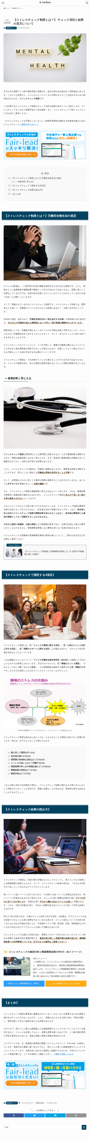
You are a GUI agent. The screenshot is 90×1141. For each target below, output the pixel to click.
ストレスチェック (27, 1103)
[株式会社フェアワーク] (45, 3)
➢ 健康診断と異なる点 (25, 182)
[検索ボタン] (87, 3)
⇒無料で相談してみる (63, 1054)
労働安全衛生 (40, 1103)
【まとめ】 (17, 194)
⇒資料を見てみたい (29, 124)
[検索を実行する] (84, 1127)
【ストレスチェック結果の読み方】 (27, 190)
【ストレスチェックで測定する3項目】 (29, 186)
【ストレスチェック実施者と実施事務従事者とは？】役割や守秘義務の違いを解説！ (54, 552)
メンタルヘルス (52, 1103)
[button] (14, 1115)
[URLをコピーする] (76, 1115)
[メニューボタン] (3, 3)
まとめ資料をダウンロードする (66, 983)
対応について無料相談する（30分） (24, 983)
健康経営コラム (11, 28)
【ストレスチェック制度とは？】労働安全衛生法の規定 (36, 178)
